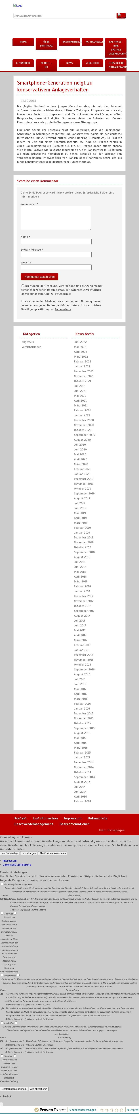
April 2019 (80, 518)
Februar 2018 (82, 586)
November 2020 (84, 425)
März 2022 (81, 356)
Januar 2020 (82, 474)
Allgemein (28, 342)
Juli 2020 (80, 444)
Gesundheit (23, 63)
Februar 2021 (82, 410)
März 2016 (81, 699)
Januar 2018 (82, 591)
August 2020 (82, 440)
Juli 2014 (80, 787)
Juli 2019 (79, 503)
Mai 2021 (80, 396)
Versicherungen (31, 347)
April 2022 (80, 352)
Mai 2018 (80, 572)
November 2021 (84, 376)
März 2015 (80, 748)
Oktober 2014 (82, 772)
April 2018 (80, 576)
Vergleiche (92, 63)
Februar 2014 (82, 801)
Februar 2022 (82, 361)
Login (88, 830)
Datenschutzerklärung (17, 865)
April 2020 (80, 459)
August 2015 (82, 733)
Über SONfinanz (46, 43)
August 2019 (82, 498)
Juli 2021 (79, 386)
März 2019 (81, 523)
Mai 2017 (80, 630)
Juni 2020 (80, 449)
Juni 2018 (80, 567)
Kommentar (29, 204)
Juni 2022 (80, 342)
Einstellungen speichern (13, 1089)
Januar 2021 (82, 415)
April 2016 (80, 694)
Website (26, 262)
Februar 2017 (82, 645)
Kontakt (20, 818)
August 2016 (82, 674)
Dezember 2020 (84, 420)
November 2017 (83, 601)
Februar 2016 (82, 704)
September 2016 (84, 669)
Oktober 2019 (82, 488)
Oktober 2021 (82, 381)
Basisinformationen (75, 824)
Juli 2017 (79, 620)
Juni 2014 (80, 792)
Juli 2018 (79, 562)
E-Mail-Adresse (32, 249)
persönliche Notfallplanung (118, 65)
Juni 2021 (80, 391)
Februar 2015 (82, 752)
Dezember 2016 (83, 655)
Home (23, 41)
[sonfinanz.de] (17, 5)
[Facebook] (94, 6)
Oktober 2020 (82, 430)
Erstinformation (45, 818)
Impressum (72, 818)
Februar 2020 (82, 469)
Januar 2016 (82, 708)
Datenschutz (63, 294)
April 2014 (80, 796)
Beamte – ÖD (46, 65)
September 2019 (84, 493)
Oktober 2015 (82, 723)
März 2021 (81, 405)
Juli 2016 (79, 679)
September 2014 (84, 777)
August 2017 (82, 616)
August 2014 (82, 782)
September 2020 (84, 435)
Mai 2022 (80, 347)
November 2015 (83, 718)
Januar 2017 (82, 650)
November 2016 (84, 660)
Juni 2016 (80, 684)
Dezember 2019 (83, 479)
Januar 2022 (82, 366)
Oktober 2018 (82, 547)
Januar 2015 (82, 757)
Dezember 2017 (83, 596)
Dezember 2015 (83, 713)
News (69, 63)
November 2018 (84, 542)
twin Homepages (112, 830)
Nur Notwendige (9, 853)
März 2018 (81, 581)
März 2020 (81, 464)
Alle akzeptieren (38, 1089)
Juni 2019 (80, 508)
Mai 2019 (80, 513)
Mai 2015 (80, 738)
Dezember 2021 (83, 371)
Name (25, 237)
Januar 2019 (82, 532)
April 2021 (80, 400)
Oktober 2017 (82, 606)
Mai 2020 (80, 454)
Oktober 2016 (82, 664)
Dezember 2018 (83, 537)
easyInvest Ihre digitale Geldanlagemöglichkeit (118, 47)
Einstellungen (29, 853)
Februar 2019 (82, 528)
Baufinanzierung (71, 41)
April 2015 (80, 743)
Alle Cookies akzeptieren (53, 853)
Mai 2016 (80, 689)
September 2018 (84, 552)
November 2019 (84, 484)
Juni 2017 (80, 625)
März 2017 (80, 640)
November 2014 (84, 767)
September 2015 (84, 728)
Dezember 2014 (84, 762)
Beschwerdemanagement (33, 824)
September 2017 (84, 611)
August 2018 (82, 557)
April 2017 (80, 635)
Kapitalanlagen (94, 41)
